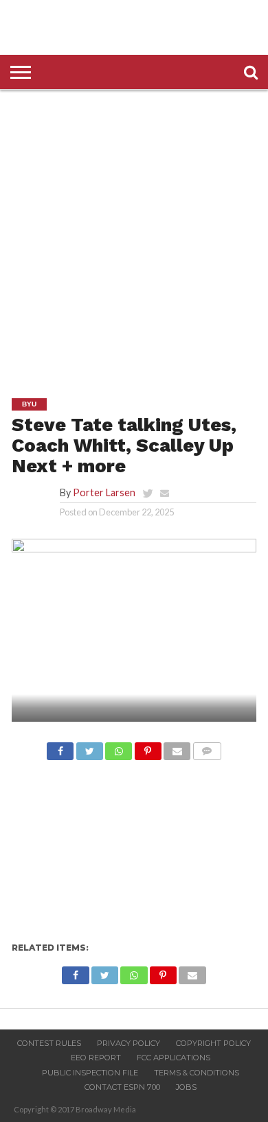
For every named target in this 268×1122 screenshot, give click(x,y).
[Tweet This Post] (89, 747)
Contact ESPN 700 (122, 1087)
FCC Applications (173, 1057)
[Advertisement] (134, 233)
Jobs (186, 1087)
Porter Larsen (104, 492)
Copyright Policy (213, 1043)
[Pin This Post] (147, 747)
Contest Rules (49, 1043)
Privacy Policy (128, 1043)
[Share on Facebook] (60, 747)
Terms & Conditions (196, 1072)
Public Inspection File (90, 1072)
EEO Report (96, 1057)
